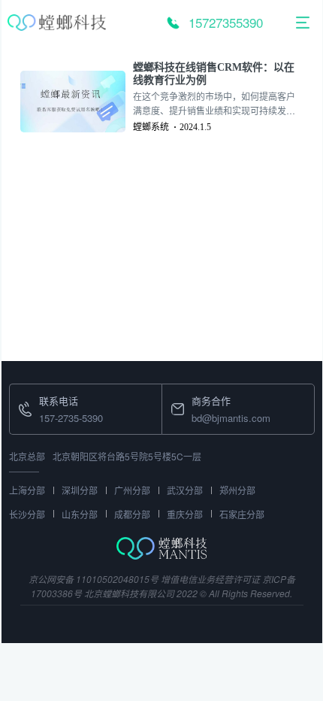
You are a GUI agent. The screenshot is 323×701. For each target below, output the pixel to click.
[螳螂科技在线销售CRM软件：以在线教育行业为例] (76, 101)
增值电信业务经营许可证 (210, 578)
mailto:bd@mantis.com (212, 393)
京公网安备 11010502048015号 (93, 578)
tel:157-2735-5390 (48, 393)
